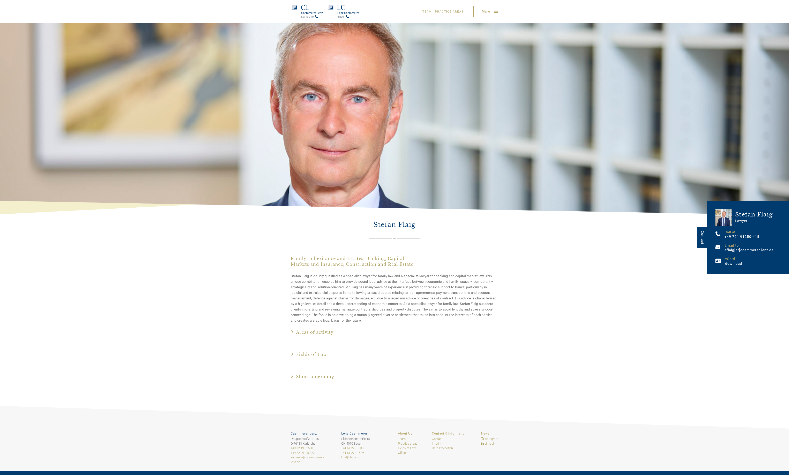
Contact (702, 237)
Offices (402, 453)
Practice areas (449, 11)
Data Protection (442, 448)
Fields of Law (407, 448)
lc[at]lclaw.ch (350, 457)
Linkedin (489, 443)
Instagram (491, 439)
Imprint (436, 443)
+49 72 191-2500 (302, 448)
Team (427, 11)
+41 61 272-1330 (352, 448)
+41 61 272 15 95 (352, 453)
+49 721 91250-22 (303, 453)
